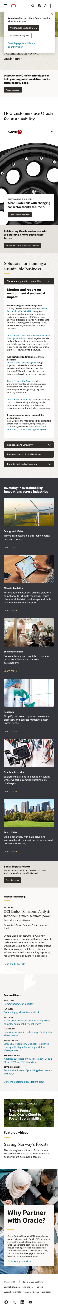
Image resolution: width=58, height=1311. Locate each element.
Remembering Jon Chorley (19, 1003)
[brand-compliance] (29, 632)
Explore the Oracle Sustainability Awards (22, 245)
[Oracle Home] (13, 6)
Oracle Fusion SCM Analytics (20, 399)
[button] (6, 6)
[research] (29, 693)
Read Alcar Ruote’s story (19, 214)
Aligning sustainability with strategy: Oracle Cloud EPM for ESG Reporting (28, 1060)
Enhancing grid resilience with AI (22, 1012)
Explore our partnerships (19, 1261)
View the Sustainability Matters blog (24, 1081)
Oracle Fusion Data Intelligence (21, 362)
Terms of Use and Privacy (33, 1282)
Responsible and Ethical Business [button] (24, 454)
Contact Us (46, 1291)
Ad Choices (28, 1287)
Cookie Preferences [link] (12, 1287)
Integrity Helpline (31, 1291)
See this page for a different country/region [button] (21, 45)
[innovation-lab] (29, 753)
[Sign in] (46, 6)
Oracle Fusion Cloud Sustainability (27, 310)
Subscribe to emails (12, 1291)
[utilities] (29, 512)
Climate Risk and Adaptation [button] (22, 464)
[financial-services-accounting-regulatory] (29, 569)
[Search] (33, 6)
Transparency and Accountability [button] (24, 281)
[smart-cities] (29, 813)
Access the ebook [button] (13, 90)
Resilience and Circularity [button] (20, 444)
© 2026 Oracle (10, 1281)
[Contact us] (52, 6)
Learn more (13, 547)
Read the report (12, 880)
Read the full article (14, 963)
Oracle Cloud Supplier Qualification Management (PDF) (26, 428)
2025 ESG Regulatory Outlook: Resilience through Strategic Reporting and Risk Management (26, 1047)
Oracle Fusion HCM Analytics (20, 381)
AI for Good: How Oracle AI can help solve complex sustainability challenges (27, 1022)
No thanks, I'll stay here (19, 35)
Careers (40, 1287)
